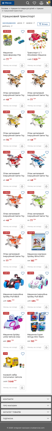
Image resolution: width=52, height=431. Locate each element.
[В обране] (23, 32)
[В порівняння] (22, 65)
